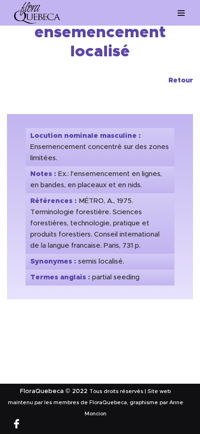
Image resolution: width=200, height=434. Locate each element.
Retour (180, 80)
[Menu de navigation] (181, 13)
